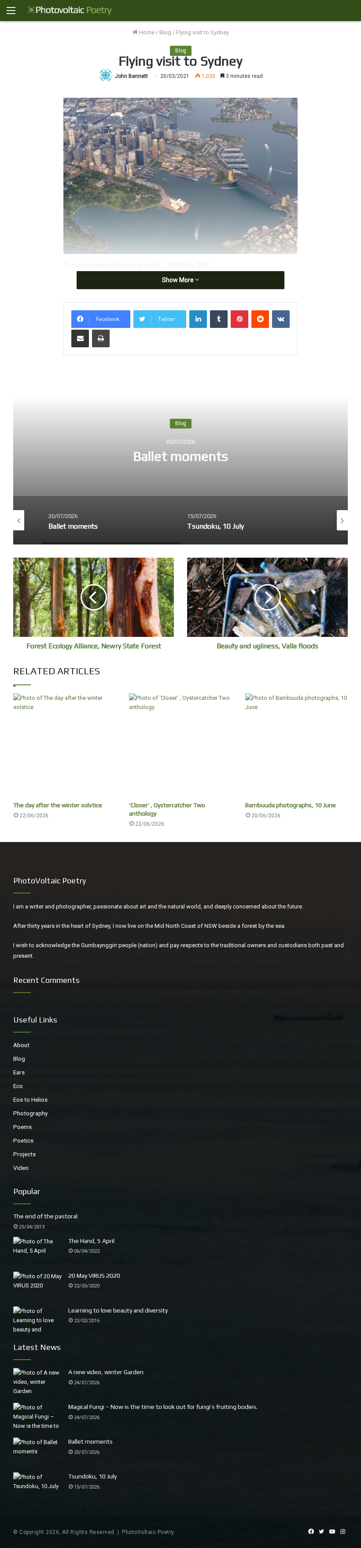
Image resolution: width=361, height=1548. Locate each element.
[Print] (101, 338)
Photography (30, 1113)
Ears (19, 1072)
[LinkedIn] (198, 319)
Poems (22, 1126)
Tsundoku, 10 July (180, 456)
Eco (18, 1085)
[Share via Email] (80, 338)
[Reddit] (260, 319)
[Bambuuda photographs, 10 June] (296, 745)
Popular (26, 1191)
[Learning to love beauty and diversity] (37, 1320)
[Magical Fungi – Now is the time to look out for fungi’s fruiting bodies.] (37, 1417)
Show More (178, 279)
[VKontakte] (281, 319)
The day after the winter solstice (57, 805)
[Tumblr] (219, 319)
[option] (180, 456)
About (21, 1044)
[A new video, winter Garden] (37, 1382)
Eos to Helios (30, 1099)
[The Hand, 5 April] (37, 1251)
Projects (24, 1154)
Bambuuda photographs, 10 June (290, 805)
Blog (165, 32)
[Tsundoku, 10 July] (37, 1486)
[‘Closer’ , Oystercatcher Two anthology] (180, 745)
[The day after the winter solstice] (64, 745)
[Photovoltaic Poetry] (70, 10)
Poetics (23, 1140)
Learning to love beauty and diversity (118, 1310)
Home (146, 32)
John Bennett (131, 76)
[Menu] (11, 14)
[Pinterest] (239, 319)
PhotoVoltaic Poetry (148, 1532)
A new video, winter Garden (106, 1371)
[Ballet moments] (37, 1452)
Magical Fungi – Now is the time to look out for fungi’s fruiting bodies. (163, 1406)
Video (21, 1167)
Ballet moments (90, 1441)
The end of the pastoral (45, 1216)
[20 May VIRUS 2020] (37, 1286)
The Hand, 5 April (91, 1240)
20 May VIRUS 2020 (94, 1275)
